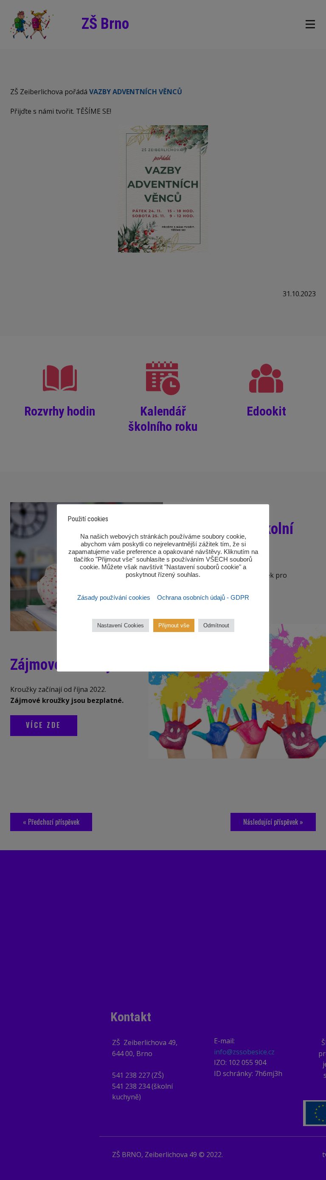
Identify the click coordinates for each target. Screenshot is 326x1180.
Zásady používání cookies (114, 597)
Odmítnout (216, 625)
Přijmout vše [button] (173, 625)
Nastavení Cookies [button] (120, 625)
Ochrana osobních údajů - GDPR (203, 597)
